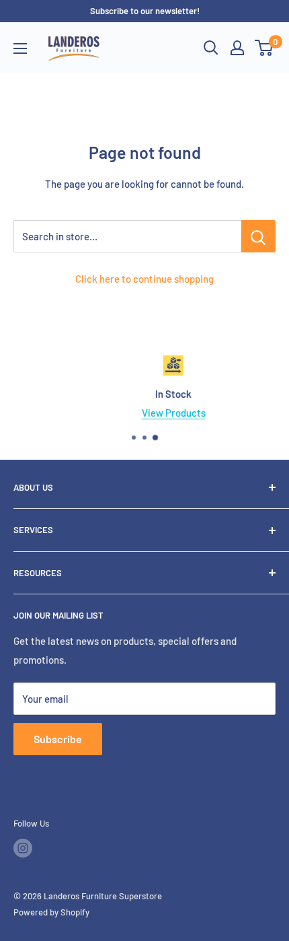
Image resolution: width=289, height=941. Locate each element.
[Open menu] (20, 48)
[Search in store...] (258, 236)
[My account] (237, 47)
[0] (264, 48)
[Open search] (211, 47)
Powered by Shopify (51, 912)
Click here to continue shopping (144, 279)
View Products (153, 413)
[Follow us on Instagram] (22, 848)
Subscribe (58, 738)
